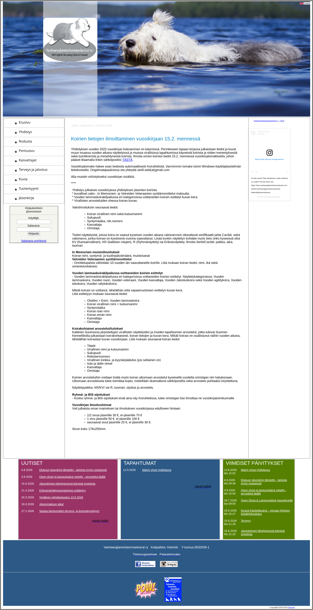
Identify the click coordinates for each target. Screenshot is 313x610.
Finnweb (291, 607)
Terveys (246, 520)
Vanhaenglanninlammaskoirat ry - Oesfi (269, 121)
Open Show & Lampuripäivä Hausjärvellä (267, 500)
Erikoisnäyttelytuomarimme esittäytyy (62, 490)
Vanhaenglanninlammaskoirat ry (276, 197)
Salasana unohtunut (33, 240)
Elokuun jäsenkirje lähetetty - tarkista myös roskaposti (73, 470)
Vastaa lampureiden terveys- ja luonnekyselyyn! (69, 511)
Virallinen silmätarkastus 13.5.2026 (61, 497)
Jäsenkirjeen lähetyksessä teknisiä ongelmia (67, 483)
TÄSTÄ (127, 159)
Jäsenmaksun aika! (51, 504)
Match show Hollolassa (156, 470)
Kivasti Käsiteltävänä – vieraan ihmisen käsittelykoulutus (265, 512)
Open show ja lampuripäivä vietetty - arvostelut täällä (72, 476)
